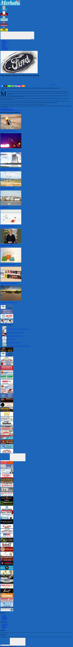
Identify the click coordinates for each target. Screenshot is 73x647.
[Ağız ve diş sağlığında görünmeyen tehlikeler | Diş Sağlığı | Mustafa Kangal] (4, 346)
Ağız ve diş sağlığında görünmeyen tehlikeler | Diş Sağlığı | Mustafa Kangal (18, 346)
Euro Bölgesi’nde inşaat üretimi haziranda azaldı (8, 130)
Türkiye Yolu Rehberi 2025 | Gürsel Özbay (13, 342)
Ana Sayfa (4, 614)
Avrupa (51, 84)
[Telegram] (16, 86)
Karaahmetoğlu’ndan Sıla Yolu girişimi (6, 245)
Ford (1, 108)
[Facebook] (2, 86)
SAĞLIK (3, 43)
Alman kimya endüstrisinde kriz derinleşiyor (7, 264)
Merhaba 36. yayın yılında (11, 339)
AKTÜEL (4, 40)
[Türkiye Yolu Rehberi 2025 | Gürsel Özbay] (4, 342)
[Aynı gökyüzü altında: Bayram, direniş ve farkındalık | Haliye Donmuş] (4, 329)
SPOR (3, 46)
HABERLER (4, 41)
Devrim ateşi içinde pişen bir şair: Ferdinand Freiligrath (15, 332)
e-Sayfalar (4, 619)
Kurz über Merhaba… (5, 624)
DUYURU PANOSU (5, 47)
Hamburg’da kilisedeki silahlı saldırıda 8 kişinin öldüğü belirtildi (10, 110)
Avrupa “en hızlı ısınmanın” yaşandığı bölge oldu (8, 302)
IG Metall (3, 108)
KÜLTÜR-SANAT (5, 42)
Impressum (4, 628)
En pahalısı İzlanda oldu (4, 207)
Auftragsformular (5, 626)
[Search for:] (5, 460)
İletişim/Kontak (4, 620)
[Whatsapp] (9, 86)
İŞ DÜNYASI (4, 45)
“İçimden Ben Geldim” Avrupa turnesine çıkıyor (8, 283)
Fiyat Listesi (4, 616)
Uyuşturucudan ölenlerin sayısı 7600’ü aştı (7, 226)
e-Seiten (3, 627)
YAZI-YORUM (4, 48)
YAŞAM (3, 44)
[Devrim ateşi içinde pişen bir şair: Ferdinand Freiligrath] (4, 332)
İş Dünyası (54, 84)
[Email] (12, 86)
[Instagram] (19, 86)
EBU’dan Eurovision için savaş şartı (6, 149)
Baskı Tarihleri (4, 617)
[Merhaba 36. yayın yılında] (4, 339)
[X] (5, 86)
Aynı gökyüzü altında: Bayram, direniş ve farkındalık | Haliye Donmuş (18, 329)
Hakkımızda (4, 615)
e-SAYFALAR (4, 49)
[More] (23, 86)
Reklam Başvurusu (5, 618)
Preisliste (3, 625)
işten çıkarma (7, 108)
